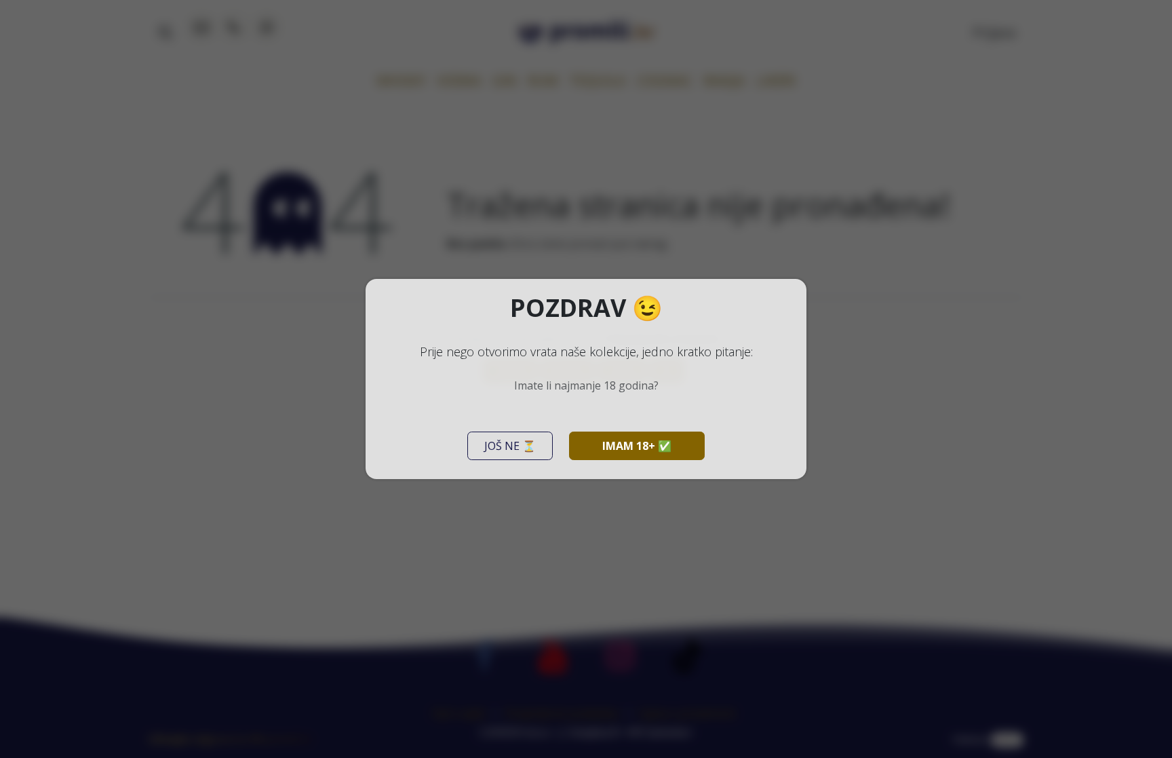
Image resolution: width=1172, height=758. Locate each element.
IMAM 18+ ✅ (636, 445)
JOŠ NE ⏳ (510, 445)
